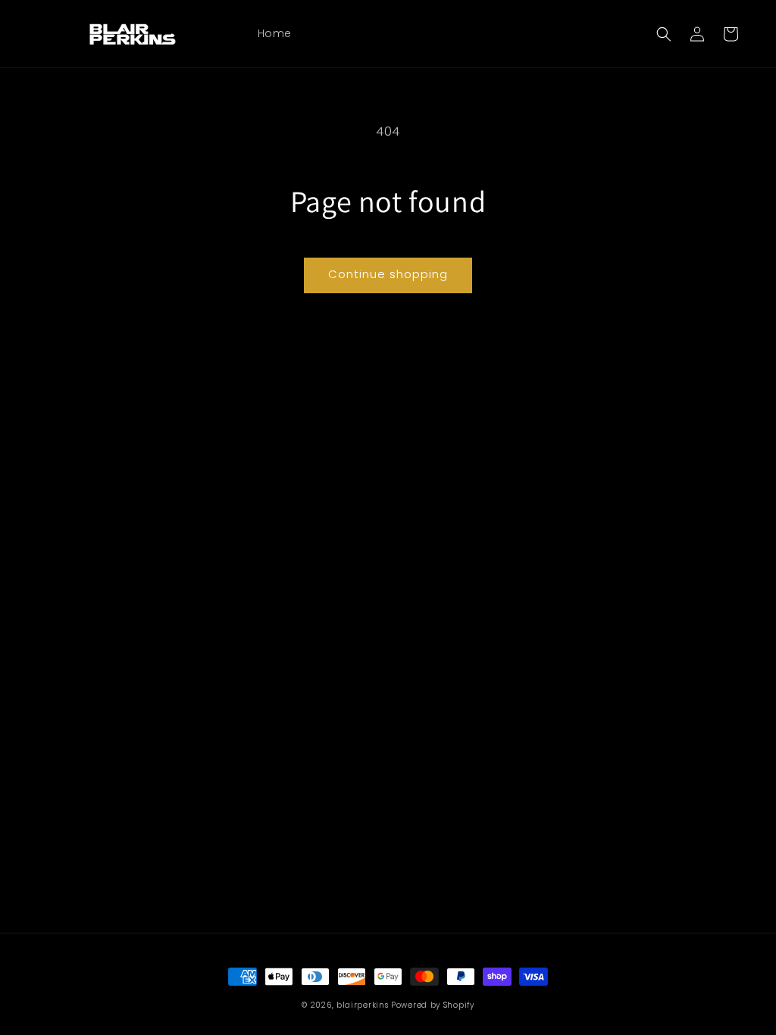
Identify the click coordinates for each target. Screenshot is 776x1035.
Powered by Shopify (432, 1005)
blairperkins (362, 1005)
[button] (664, 34)
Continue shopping (388, 274)
